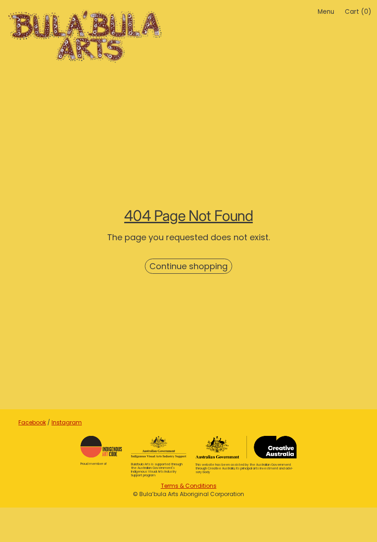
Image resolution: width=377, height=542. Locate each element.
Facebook (32, 422)
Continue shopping (188, 266)
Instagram (66, 422)
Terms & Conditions (189, 486)
